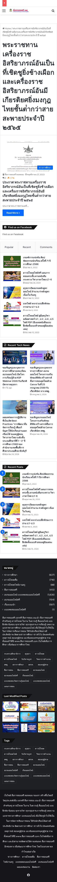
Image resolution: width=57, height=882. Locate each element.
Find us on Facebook (13, 234)
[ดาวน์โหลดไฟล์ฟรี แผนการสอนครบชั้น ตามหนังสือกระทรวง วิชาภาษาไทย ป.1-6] (12, 276)
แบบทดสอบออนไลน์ (41, 681)
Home (7, 28)
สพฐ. (6, 664)
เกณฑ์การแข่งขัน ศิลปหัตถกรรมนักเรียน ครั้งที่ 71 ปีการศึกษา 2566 (37, 260)
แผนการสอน (9, 686)
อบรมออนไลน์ (38, 670)
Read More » (13, 212)
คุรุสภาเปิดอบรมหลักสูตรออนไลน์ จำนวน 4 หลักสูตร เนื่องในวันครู (36, 291)
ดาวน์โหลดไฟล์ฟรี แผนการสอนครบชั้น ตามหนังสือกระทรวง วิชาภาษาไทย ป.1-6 (37, 276)
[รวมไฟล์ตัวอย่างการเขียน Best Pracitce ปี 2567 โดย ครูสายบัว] (10, 727)
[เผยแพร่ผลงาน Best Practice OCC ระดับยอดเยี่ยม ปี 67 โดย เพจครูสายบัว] (46, 717)
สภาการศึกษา (18, 664)
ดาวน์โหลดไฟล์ (10, 659)
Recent (27, 247)
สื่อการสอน (8, 670)
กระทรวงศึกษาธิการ (12, 654)
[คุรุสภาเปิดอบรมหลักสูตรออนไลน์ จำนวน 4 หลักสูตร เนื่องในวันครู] (12, 293)
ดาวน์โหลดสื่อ (10, 580)
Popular (9, 247)
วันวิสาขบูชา (26, 659)
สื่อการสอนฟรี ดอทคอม (14, 174)
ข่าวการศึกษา (10, 575)
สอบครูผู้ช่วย (43, 664)
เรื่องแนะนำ (9, 604)
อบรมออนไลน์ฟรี (12, 599)
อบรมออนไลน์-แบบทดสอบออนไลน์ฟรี (22, 594)
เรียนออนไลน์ (27, 675)
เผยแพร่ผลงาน (23, 867)
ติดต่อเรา (36, 867)
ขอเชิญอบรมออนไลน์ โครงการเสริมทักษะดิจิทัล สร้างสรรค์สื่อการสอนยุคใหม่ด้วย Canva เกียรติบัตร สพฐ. (41, 424)
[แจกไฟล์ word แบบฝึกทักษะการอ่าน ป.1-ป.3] (12, 307)
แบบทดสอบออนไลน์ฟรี (15, 609)
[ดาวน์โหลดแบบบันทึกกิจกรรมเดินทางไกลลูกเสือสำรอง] (46, 706)
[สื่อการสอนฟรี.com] (20, 10)
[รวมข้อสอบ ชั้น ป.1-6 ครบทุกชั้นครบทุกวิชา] (46, 727)
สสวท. (30, 664)
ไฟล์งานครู (8, 862)
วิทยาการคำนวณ (43, 659)
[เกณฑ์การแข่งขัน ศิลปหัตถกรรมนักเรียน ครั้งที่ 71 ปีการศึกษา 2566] (12, 262)
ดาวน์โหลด (39, 654)
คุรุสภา (28, 654)
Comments (46, 247)
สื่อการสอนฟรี (10, 589)
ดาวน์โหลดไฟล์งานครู (14, 584)
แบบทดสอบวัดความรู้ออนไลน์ (16, 681)
